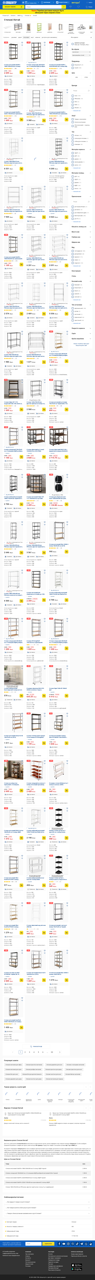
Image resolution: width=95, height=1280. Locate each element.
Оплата (50, 1254)
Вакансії (27, 1260)
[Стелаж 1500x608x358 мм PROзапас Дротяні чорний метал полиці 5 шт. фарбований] (36, 531)
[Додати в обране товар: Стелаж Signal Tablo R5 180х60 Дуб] (67, 666)
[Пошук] (64, 7)
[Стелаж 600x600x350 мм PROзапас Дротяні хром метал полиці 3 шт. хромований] (36, 341)
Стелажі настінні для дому (33, 1079)
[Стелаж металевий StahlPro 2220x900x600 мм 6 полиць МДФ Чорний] (58, 52)
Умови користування (77, 1254)
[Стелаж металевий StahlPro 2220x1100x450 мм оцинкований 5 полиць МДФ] (13, 99)
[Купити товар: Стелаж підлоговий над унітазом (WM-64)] (44, 933)
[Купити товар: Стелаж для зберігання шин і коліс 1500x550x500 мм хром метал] (66, 504)
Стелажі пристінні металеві (34, 1064)
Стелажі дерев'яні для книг (54, 1064)
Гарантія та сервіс (53, 1262)
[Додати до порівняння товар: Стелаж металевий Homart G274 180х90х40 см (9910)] (45, 953)
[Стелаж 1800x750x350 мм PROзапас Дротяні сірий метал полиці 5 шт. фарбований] (36, 99)
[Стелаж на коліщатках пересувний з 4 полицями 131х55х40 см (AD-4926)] (13, 770)
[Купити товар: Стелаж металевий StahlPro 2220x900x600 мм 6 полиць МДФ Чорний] (66, 72)
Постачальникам (30, 1262)
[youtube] (64, 1244)
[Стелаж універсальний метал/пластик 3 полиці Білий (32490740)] (36, 865)
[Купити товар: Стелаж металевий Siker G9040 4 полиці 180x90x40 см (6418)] (66, 551)
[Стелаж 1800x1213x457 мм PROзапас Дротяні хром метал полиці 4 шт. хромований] (36, 196)
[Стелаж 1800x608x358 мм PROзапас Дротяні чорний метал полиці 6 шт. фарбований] (58, 147)
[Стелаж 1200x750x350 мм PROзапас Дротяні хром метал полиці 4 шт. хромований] (13, 292)
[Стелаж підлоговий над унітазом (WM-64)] (36, 912)
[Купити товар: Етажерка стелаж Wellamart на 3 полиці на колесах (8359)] (66, 790)
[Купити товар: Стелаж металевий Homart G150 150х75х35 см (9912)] (21, 743)
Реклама (28, 1266)
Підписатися (48, 1243)
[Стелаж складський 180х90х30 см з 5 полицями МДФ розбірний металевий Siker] (13, 628)
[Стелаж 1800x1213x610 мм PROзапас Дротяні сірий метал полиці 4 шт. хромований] (13, 196)
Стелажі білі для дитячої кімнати (31, 1074)
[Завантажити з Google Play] (76, 1269)
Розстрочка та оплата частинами (58, 1256)
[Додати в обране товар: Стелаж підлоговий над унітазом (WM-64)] (45, 903)
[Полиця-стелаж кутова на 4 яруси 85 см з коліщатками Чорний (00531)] (58, 817)
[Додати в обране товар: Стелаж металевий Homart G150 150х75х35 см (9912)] (22, 714)
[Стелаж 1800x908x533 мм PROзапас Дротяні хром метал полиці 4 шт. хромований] (36, 244)
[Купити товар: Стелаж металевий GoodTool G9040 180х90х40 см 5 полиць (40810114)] (21, 1027)
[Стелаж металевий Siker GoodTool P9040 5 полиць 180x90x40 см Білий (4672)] (13, 912)
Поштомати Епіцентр (54, 1270)
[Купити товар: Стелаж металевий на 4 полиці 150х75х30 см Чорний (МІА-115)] (66, 409)
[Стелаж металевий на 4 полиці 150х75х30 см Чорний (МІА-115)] (58, 389)
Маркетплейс (29, 1264)
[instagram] (68, 1244)
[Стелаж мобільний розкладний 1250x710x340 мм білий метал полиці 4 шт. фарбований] (36, 817)
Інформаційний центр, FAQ (10, 1253)
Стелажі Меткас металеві (72, 1074)
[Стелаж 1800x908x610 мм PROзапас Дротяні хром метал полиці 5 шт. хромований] (13, 147)
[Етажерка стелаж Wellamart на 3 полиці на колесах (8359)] (58, 770)
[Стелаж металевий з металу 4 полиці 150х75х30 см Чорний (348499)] (58, 912)
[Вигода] (76, 2)
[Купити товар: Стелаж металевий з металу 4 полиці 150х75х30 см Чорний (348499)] (66, 933)
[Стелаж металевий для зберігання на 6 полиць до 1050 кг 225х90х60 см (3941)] (36, 579)
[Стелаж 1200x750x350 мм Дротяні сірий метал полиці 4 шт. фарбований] (36, 389)
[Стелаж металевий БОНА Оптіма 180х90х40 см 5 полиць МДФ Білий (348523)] (13, 817)
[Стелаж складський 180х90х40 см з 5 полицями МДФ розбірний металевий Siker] (58, 628)
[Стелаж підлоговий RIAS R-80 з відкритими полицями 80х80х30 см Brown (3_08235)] (58, 436)
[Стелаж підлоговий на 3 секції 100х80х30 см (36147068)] (36, 436)
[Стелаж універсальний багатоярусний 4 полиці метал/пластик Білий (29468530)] (13, 675)
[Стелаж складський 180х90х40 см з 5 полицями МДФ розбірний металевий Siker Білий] (58, 341)
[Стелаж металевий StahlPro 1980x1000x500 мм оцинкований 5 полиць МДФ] (58, 99)
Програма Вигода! (53, 1268)
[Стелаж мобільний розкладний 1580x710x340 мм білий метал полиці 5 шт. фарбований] (58, 579)
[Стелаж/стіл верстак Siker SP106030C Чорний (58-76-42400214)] (13, 960)
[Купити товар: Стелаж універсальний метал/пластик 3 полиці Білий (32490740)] (44, 885)
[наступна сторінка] (60, 1052)
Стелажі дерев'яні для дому (14, 1079)
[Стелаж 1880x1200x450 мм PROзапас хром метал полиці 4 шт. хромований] (13, 579)
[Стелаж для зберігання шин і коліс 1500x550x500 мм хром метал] (58, 484)
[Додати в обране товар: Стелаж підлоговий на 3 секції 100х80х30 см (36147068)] (45, 427)
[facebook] (59, 1244)
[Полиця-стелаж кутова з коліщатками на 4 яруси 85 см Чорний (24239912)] (58, 865)
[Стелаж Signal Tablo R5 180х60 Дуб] (58, 675)
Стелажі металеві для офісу (14, 1064)
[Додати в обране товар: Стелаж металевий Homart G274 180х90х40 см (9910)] (45, 951)
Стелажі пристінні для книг (74, 1069)
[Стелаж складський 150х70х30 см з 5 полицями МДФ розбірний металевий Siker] (13, 436)
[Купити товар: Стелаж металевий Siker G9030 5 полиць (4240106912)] (66, 980)
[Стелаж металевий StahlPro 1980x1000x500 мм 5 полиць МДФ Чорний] (13, 52)
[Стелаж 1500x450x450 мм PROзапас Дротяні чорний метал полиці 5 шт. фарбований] (13, 531)
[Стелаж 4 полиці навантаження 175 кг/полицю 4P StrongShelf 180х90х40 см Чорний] (36, 723)
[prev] (86, 1087)
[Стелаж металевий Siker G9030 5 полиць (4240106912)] (58, 960)
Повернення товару (53, 1260)
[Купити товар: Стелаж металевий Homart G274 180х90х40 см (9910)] (44, 980)
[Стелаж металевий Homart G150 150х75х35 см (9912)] (13, 723)
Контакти (28, 1258)
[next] (90, 1087)
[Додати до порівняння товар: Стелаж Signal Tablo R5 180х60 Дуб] (67, 669)
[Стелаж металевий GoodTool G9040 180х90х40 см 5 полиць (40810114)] (13, 1007)
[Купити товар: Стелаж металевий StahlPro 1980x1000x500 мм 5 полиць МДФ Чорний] (21, 72)
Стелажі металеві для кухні (13, 1069)
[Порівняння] (70, 7)
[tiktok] (77, 1244)
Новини (27, 1256)
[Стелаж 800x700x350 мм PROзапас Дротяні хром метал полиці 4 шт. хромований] (58, 244)
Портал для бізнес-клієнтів (79, 1256)
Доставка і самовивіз (54, 1258)
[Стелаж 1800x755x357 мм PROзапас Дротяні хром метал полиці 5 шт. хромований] (58, 196)
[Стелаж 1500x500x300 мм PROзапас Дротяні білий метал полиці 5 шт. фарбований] (36, 292)
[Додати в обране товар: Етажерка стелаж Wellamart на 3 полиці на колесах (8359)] (67, 761)
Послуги (50, 1264)
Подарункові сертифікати (55, 1266)
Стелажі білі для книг (12, 1074)
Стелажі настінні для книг (53, 1074)
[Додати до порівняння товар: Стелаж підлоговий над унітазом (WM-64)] (45, 906)
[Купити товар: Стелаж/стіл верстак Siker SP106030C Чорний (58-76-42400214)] (21, 980)
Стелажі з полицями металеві (75, 1064)
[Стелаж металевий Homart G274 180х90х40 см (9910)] (36, 960)
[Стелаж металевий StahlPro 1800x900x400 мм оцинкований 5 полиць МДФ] (13, 244)
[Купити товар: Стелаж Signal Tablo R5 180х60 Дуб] (66, 696)
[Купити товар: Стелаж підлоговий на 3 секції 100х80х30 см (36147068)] (44, 457)
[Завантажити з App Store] (76, 1265)
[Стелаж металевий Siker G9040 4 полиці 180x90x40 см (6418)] (58, 531)
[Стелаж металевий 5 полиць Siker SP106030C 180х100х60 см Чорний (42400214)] (58, 723)
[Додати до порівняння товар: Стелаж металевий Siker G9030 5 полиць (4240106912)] (67, 953)
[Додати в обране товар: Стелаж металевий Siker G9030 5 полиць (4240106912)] (67, 951)
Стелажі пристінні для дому (53, 1069)
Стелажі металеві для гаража (54, 1079)
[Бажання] (78, 7)
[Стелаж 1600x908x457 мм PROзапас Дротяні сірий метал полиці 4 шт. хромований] (58, 292)
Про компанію (29, 1254)
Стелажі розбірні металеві (33, 1069)
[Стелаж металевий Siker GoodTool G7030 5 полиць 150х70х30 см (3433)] (13, 865)
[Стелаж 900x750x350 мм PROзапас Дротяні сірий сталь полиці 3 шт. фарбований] (13, 341)
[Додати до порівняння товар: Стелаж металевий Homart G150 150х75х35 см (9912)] (22, 716)
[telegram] (81, 1244)
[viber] (73, 1244)
